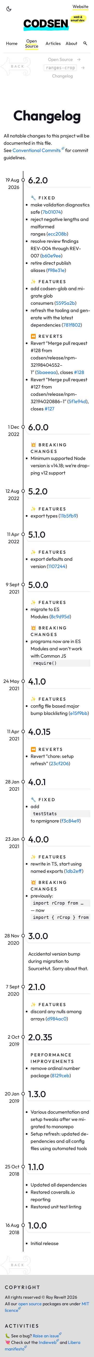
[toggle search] (85, 43)
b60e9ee (51, 256)
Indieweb (47, 1342)
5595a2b (65, 303)
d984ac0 (57, 1019)
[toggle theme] (9, 9)
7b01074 (51, 212)
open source (30, 1303)
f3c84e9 (70, 821)
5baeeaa (46, 372)
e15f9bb (78, 713)
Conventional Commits (37, 150)
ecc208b (57, 234)
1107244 (57, 566)
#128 (79, 372)
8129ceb (60, 1075)
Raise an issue (46, 1336)
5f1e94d (77, 401)
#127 (49, 409)
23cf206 (60, 763)
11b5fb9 (68, 516)
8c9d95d (60, 616)
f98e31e (56, 270)
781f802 (72, 325)
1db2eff (74, 871)
